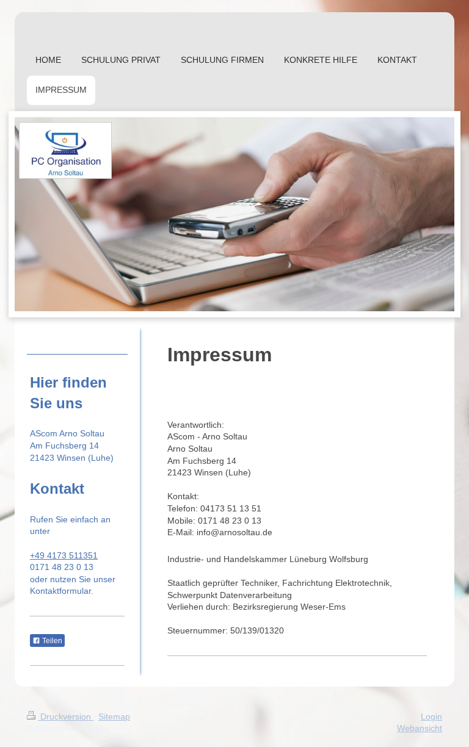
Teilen (51, 641)
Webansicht (419, 728)
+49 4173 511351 (64, 555)
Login (431, 716)
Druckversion (65, 716)
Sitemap (114, 716)
